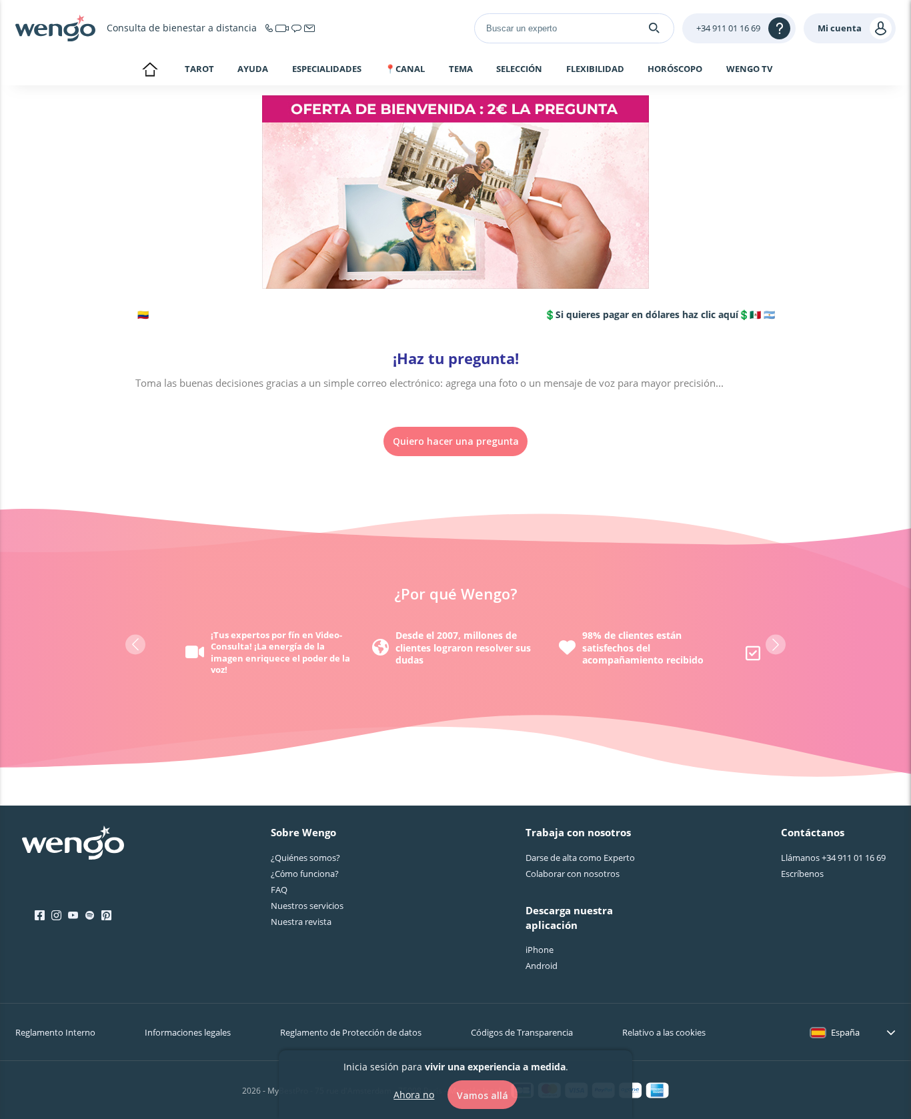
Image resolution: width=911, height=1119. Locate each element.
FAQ (279, 890)
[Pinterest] (106, 916)
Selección (519, 69)
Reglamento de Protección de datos (350, 1032)
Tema (461, 69)
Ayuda (252, 69)
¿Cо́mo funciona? (305, 874)
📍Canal (405, 69)
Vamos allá (482, 1094)
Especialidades (326, 69)
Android (542, 966)
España (845, 1032)
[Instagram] (56, 916)
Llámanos (833, 858)
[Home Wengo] (73, 844)
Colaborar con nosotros (573, 874)
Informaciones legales (188, 1032)
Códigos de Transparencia (522, 1032)
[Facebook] (40, 916)
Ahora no (413, 1094)
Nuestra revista (301, 922)
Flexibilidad (595, 69)
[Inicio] (55, 28)
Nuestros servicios (307, 906)
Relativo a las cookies (664, 1032)
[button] (135, 645)
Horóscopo (675, 69)
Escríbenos (802, 874)
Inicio (149, 70)
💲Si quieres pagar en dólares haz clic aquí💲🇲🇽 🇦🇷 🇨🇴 (650, 314)
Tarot (199, 69)
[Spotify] (90, 916)
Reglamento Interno (55, 1032)
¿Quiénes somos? (305, 858)
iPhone (540, 950)
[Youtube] (73, 916)
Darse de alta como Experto (580, 858)
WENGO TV (749, 69)
